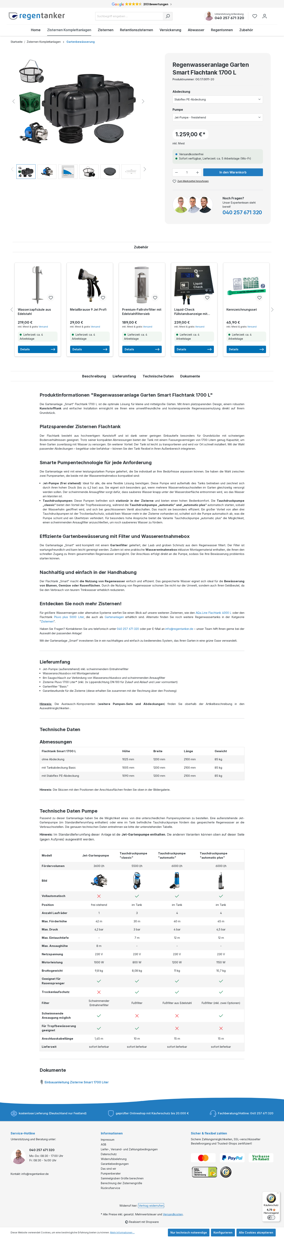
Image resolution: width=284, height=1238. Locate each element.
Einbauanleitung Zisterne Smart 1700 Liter (76, 1082)
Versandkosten (173, 1214)
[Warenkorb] (272, 14)
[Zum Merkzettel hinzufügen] (50, 297)
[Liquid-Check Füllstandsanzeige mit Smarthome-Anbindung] (194, 285)
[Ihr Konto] (265, 16)
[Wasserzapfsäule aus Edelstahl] (38, 285)
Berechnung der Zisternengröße (121, 1183)
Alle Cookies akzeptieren (256, 1232)
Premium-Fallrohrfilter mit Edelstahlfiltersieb (141, 312)
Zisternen (47, 621)
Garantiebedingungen (115, 1163)
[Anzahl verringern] (176, 172)
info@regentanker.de (179, 629)
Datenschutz (109, 1154)
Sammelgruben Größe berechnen (122, 1178)
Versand (43, 326)
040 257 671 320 (229, 18)
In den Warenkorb (233, 172)
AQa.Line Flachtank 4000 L (213, 613)
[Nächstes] (143, 101)
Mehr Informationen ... (122, 1232)
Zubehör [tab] (141, 247)
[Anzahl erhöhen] (198, 172)
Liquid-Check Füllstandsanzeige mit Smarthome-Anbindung (192, 312)
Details (25, 349)
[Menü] (277, 1194)
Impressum (107, 1139)
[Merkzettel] (256, 16)
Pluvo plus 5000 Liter (69, 617)
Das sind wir (108, 1168)
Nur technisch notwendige (188, 1232)
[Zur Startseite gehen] (37, 16)
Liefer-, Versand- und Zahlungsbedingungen (129, 1149)
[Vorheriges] (13, 101)
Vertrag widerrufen (151, 1205)
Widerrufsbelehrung (114, 1159)
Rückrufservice (110, 1188)
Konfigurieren (222, 1232)
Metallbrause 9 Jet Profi (88, 309)
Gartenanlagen (114, 617)
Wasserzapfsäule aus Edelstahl (34, 312)
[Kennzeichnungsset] (246, 285)
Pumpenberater (111, 1173)
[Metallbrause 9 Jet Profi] (90, 285)
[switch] (271, 1217)
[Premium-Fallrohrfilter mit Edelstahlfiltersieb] (142, 285)
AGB (103, 1144)
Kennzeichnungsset (241, 309)
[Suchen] (168, 16)
